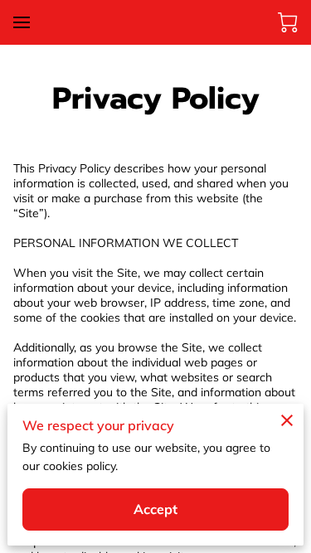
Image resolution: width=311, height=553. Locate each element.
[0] (288, 22)
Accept (156, 509)
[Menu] (21, 22)
